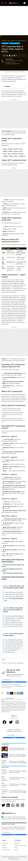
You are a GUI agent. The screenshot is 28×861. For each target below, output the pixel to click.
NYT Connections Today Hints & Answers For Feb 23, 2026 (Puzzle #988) (17, 791)
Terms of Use (16, 684)
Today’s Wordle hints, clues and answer (13, 573)
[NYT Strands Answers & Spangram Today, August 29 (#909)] (4, 778)
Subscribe (14, 682)
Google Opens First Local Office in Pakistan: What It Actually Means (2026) (17, 762)
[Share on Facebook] (5, 55)
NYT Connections (14, 43)
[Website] (26, 699)
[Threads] (17, 805)
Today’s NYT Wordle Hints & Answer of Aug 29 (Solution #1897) (17, 771)
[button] (2, 3)
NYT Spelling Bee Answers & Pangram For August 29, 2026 (17, 784)
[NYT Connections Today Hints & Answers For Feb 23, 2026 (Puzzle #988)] (4, 791)
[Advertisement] (14, 20)
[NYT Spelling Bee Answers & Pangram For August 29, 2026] (4, 785)
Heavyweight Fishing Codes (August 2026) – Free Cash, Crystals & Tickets (17, 755)
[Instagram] (17, 722)
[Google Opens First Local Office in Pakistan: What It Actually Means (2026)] (4, 762)
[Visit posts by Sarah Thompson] (3, 61)
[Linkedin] (8, 805)
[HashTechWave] (14, 3)
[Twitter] (11, 722)
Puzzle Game (20, 663)
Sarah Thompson (8, 698)
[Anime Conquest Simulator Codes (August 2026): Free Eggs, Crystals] (4, 749)
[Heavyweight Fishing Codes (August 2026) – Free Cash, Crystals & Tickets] (4, 755)
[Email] (10, 55)
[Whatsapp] (13, 805)
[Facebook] (4, 722)
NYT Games (5, 43)
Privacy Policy (19, 686)
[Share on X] (7, 55)
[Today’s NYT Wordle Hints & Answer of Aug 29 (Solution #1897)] (4, 771)
